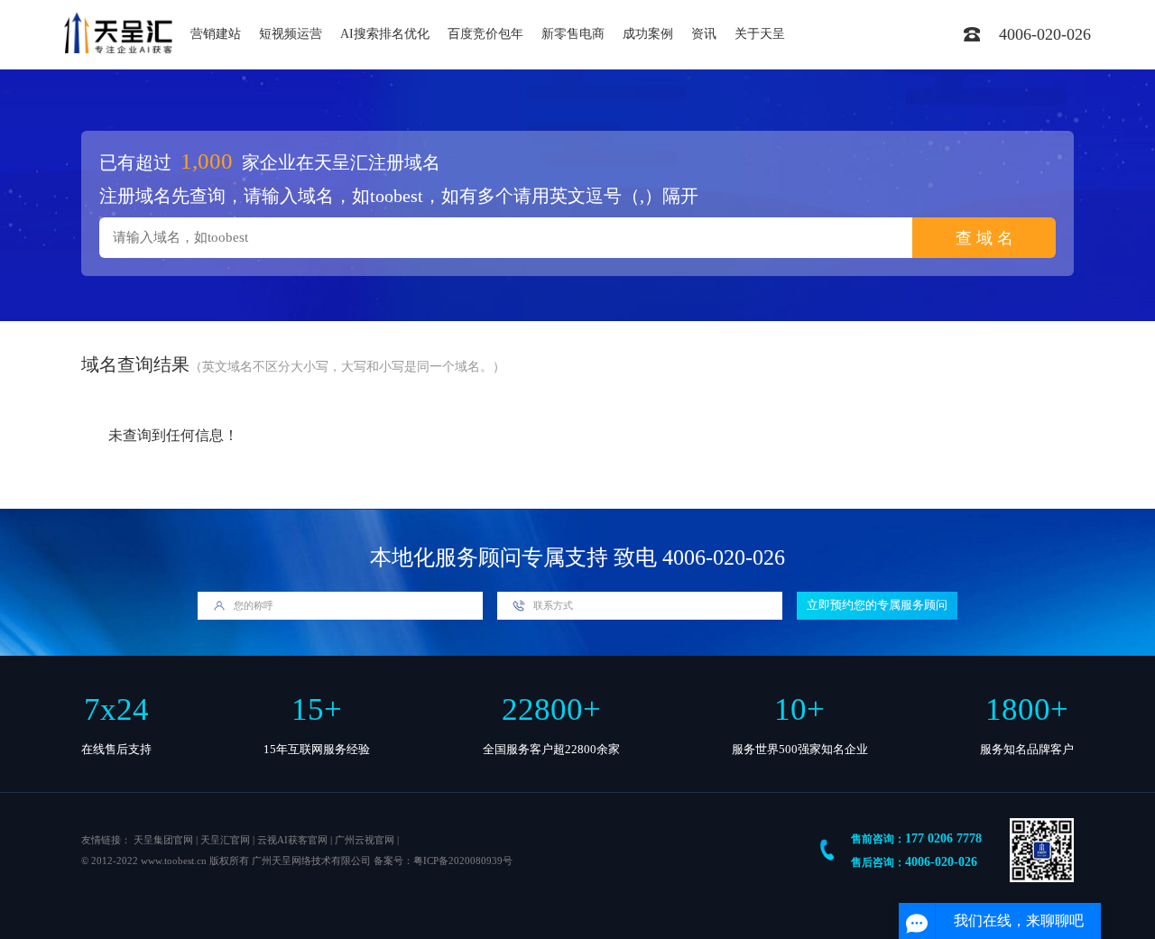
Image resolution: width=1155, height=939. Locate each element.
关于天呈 (760, 34)
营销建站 (215, 34)
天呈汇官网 (225, 839)
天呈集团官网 (163, 839)
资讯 (703, 34)
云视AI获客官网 (292, 839)
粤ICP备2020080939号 (463, 860)
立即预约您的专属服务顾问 (877, 605)
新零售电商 (573, 34)
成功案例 (648, 34)
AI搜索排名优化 (385, 34)
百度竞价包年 (485, 34)
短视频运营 (290, 34)
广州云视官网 (364, 839)
